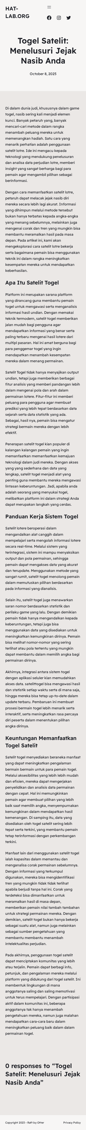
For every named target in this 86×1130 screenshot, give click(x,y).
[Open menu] (49, 7)
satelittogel (34, 684)
